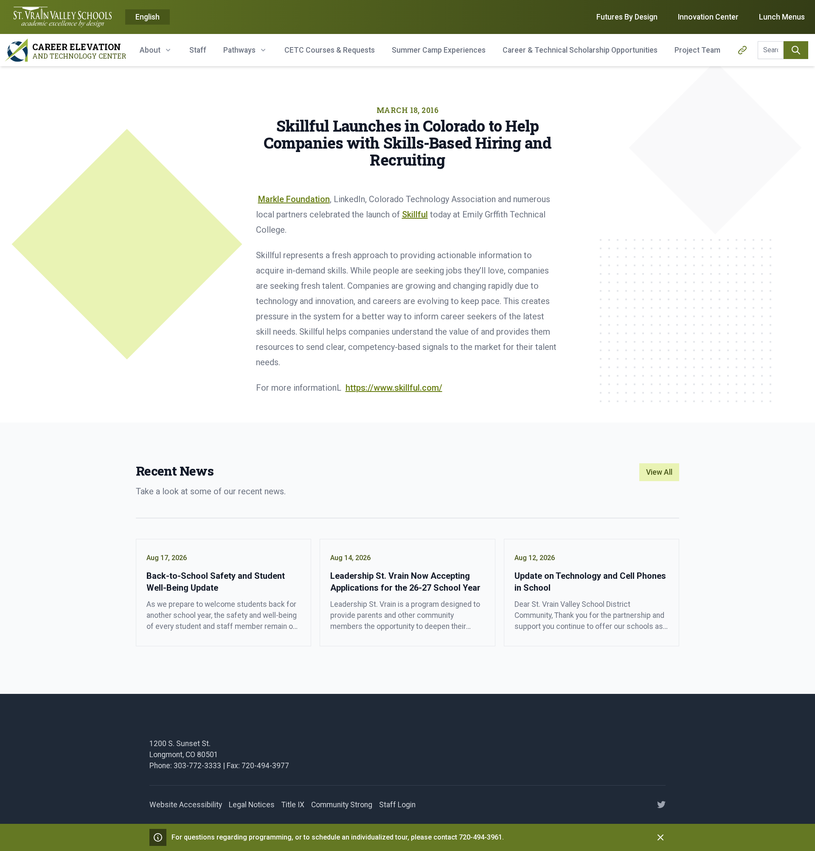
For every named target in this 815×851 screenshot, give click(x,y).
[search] (796, 50)
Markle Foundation (294, 199)
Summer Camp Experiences (439, 50)
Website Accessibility (185, 804)
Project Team (697, 50)
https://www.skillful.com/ (394, 388)
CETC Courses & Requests (329, 50)
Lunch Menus (782, 17)
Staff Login (397, 804)
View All (659, 472)
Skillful (415, 214)
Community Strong (341, 804)
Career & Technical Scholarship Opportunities (580, 50)
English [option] (147, 17)
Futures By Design (627, 17)
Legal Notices (252, 804)
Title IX (292, 804)
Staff (197, 50)
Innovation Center (708, 17)
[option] (147, 17)
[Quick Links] (742, 50)
